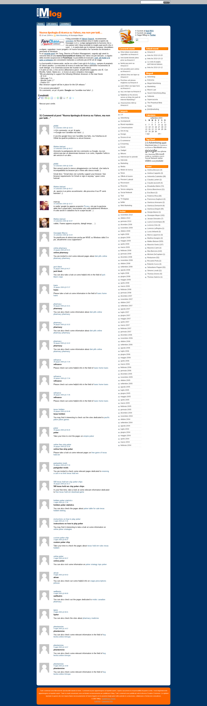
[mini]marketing (153, 109)
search (161, 156)
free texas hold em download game (70, 492)
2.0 (122, 115)
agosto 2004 (125, 426)
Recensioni (125, 183)
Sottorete (150, 96)
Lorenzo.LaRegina (154, 228)
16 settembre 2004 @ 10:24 (63, 235)
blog (146, 145)
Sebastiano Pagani (154, 267)
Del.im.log (124, 131)
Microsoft (160, 154)
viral (153, 161)
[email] (64, 98)
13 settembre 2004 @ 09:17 (63, 148)
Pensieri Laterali (127, 180)
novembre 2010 (127, 215)
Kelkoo (93, 63)
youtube (159, 160)
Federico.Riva (152, 196)
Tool (122, 196)
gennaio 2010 (126, 221)
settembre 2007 (127, 306)
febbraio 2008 (126, 289)
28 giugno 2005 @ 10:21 (62, 306)
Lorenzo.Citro (152, 225)
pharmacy (66, 258)
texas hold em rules (95, 546)
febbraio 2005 (126, 406)
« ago (147, 134)
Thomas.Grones (153, 274)
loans (99, 293)
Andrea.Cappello (153, 173)
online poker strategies (63, 529)
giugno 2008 (125, 276)
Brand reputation (127, 124)
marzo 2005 (125, 403)
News (123, 173)
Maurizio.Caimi (153, 248)
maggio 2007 (126, 319)
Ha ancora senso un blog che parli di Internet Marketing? (130, 97)
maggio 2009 (126, 241)
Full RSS (97, 701)
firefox (165, 147)
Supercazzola (152, 99)
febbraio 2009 (126, 251)
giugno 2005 (125, 393)
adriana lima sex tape (129, 75)
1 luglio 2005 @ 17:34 (61, 502)
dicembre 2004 (126, 413)
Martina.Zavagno (153, 238)
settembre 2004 (127, 423)
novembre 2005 (127, 377)
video (148, 160)
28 (150, 132)
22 (153, 129)
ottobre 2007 (125, 302)
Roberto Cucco (153, 264)
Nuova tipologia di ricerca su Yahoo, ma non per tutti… (70, 32)
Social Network (126, 193)
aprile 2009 (125, 244)
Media (123, 167)
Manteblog (151, 87)
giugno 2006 (125, 354)
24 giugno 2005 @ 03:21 (62, 250)
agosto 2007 (125, 309)
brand (151, 145)
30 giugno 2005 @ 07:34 (62, 465)
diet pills (98, 256)
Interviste (124, 160)
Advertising (125, 118)
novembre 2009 (127, 228)
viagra (92, 581)
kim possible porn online (130, 69)
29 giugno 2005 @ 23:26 (62, 446)
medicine (95, 618)
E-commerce (125, 141)
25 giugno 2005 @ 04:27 (62, 268)
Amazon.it (134, 54)
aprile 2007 (125, 322)
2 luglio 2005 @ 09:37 (61, 539)
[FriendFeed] (70, 98)
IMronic (123, 154)
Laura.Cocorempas (154, 222)
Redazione (151, 258)
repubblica (155, 156)
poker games (64, 419)
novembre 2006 (127, 338)
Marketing (124, 163)
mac (146, 154)
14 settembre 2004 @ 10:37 (63, 221)
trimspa (67, 637)
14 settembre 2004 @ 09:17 (63, 188)
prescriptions (101, 581)
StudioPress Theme (108, 699)
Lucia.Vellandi (152, 232)
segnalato (70, 41)
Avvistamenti (125, 121)
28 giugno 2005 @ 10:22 (62, 324)
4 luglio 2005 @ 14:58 (61, 666)
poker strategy (91, 564)
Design (123, 134)
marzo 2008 (125, 286)
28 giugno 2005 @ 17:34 (62, 362)
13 (146, 127)
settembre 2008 (127, 267)
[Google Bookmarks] (45, 98)
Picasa (86, 206)
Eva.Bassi (151, 193)
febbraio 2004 (126, 445)
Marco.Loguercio (153, 235)
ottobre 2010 (125, 218)
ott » (159, 134)
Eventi (123, 147)
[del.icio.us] (39, 98)
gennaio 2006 (126, 371)
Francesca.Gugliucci (155, 199)
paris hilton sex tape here (130, 86)
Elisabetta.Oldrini (153, 186)
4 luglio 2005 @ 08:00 (61, 593)
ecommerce (149, 147)
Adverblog (151, 77)
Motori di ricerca (127, 170)
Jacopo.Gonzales (154, 219)
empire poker (88, 436)
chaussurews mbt (127, 103)
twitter (123, 202)
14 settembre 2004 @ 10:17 (63, 204)
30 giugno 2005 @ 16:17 (62, 484)
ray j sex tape (126, 92)
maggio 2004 (126, 436)
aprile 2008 (125, 283)
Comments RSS (107, 701)
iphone (163, 151)
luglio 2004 (125, 429)
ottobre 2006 (125, 341)
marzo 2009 (125, 247)
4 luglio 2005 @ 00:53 (61, 575)
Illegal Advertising (154, 83)
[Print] (67, 98)
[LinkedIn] (52, 98)
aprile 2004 (125, 439)
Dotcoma (150, 80)
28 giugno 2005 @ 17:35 (62, 395)
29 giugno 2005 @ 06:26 (62, 430)
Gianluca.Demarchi (154, 206)
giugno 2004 (125, 432)
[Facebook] (42, 98)
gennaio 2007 (126, 332)
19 (165, 127)
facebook (158, 147)
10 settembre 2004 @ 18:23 (63, 128)
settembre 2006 (127, 345)
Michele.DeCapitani (155, 254)
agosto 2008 (125, 270)
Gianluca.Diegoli (153, 209)
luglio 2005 (125, 390)
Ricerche (124, 186)
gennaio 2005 (126, 410)
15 (153, 127)
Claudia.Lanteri (153, 180)
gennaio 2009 (126, 254)
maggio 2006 (126, 358)
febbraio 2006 (126, 367)
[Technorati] (48, 98)
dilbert (156, 145)
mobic (94, 599)
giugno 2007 (125, 315)
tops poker (102, 564)
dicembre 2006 (126, 335)
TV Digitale (125, 199)
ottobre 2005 (125, 380)
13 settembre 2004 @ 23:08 (63, 166)
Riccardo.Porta (153, 261)
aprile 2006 (125, 361)
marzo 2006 (125, 364)
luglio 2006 (125, 351)
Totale (149, 106)
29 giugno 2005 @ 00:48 (62, 411)
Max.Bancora (152, 251)
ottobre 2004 (125, 419)
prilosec (57, 583)
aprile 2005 (125, 400)
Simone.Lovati (152, 271)
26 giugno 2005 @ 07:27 (62, 287)
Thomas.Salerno (153, 277)
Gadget (123, 150)
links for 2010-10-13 (155, 59)
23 (156, 129)
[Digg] (55, 98)
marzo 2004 (125, 442)
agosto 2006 (125, 348)
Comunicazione (127, 128)
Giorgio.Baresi (152, 212)
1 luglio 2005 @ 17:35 (61, 521)
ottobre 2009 (125, 231)
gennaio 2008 (126, 293)
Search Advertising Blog (156, 93)
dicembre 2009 (126, 225)
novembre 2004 (127, 416)
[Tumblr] (61, 98)
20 (146, 129)
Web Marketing (62, 35)
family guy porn (126, 63)
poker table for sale (91, 508)
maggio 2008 (126, 280)
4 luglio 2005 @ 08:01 (61, 612)
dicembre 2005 (126, 374)
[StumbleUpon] (58, 98)
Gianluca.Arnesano (154, 202)
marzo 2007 (125, 325)
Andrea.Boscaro (153, 170)
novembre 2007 (127, 299)
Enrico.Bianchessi (154, 189)
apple (164, 143)
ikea (159, 151)
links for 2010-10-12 (155, 67)
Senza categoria (127, 189)
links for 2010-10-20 (155, 55)
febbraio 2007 (126, 328)
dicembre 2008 (126, 257)
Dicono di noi (126, 137)
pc (151, 156)
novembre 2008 (127, 260)
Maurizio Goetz (153, 245)
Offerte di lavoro (127, 176)
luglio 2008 (125, 273)
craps (60, 277)
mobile (147, 156)
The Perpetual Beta (154, 103)
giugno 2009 (125, 238)
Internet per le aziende (129, 157)
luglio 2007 (125, 312)
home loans (103, 368)
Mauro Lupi (151, 90)
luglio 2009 (125, 234)
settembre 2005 (127, 384)
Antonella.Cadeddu (154, 176)
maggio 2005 (126, 397)
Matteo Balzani (153, 241)
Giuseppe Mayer (153, 215)
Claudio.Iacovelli (153, 183)
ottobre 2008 (125, 264)
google (151, 150)
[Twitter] (73, 98)
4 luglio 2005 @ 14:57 (61, 628)
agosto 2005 (125, 387)
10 (159, 125)
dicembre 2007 (126, 296)
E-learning (125, 144)
